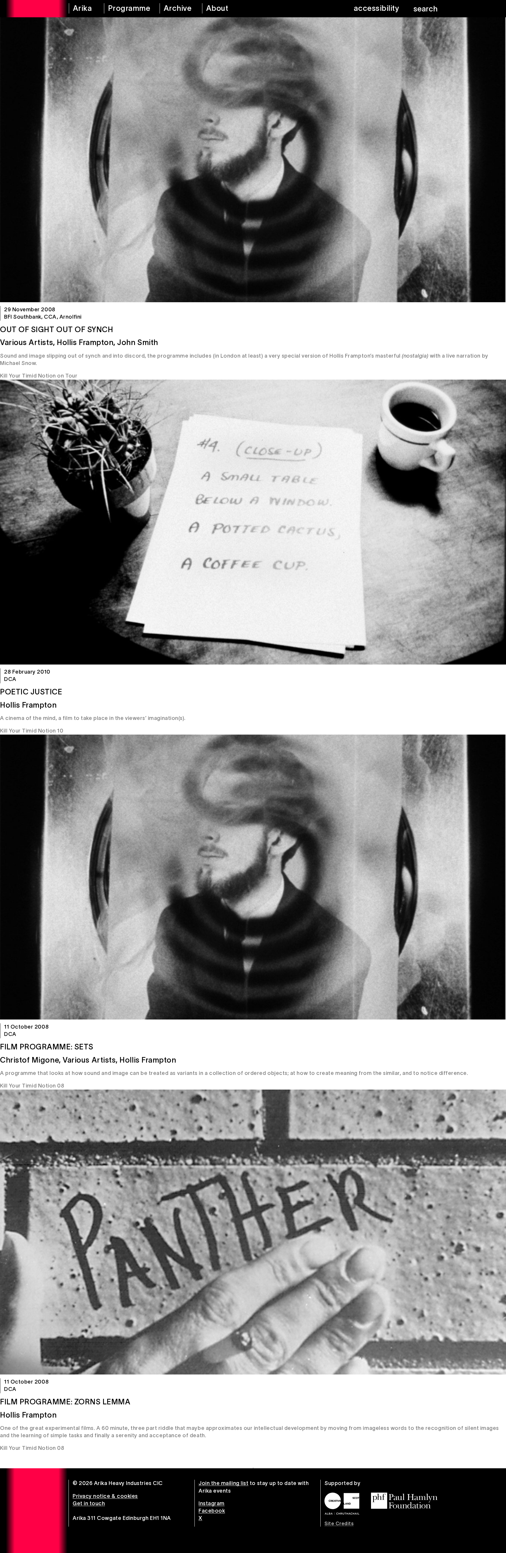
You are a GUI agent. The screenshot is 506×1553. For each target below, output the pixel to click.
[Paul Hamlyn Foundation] (404, 1501)
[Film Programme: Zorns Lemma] (253, 1232)
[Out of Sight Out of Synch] (253, 159)
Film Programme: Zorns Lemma (65, 1402)
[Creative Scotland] (341, 1504)
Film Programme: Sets (46, 1047)
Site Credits (338, 1523)
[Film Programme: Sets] (253, 877)
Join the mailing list (223, 1483)
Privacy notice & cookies (105, 1496)
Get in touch (89, 1503)
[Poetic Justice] (253, 522)
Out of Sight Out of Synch (56, 329)
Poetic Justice (31, 692)
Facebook (212, 1511)
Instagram (212, 1503)
